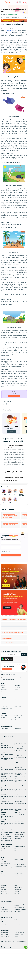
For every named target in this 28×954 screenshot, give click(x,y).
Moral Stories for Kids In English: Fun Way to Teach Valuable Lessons (10, 515)
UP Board (17, 893)
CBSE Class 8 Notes (19, 936)
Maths (2, 926)
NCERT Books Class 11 (19, 817)
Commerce (17, 921)
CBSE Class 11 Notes (5, 936)
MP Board (17, 885)
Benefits (16, 704)
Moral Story (7, 7)
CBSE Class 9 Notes (19, 934)
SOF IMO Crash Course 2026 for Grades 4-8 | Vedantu (12, 632)
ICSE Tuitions (4, 717)
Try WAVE (3, 704)
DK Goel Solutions (19, 834)
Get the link (24, 654)
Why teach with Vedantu (7, 702)
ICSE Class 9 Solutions (20, 873)
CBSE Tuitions (4, 715)
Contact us (3, 687)
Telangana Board (18, 889)
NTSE (16, 853)
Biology (2, 921)
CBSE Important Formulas (20, 866)
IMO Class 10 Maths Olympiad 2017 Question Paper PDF (13, 628)
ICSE (2, 873)
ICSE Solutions (4, 876)
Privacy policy (23, 941)
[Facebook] (1, 947)
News (2, 691)
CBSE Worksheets (5, 865)
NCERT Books (17, 812)
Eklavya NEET (17, 720)
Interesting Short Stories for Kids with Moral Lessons (10, 523)
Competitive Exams (5, 846)
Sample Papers (4, 909)
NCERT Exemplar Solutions (7, 840)
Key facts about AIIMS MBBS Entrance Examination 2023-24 (13, 642)
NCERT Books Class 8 (19, 823)
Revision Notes (4, 932)
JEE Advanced (4, 850)
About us (3, 685)
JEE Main (3, 848)
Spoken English (18, 728)
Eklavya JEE (17, 717)
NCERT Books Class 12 (19, 815)
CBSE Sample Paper (5, 863)
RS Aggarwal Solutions (6, 838)
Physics (2, 919)
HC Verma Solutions (5, 834)
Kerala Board (4, 896)
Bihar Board (3, 889)
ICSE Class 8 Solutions (20, 876)
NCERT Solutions (4, 745)
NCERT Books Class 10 (19, 819)
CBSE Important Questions (7, 868)
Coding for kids (4, 728)
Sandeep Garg (18, 838)
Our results (17, 687)
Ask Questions (18, 913)
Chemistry (3, 924)
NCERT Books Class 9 (19, 821)
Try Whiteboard (4, 706)
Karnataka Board (5, 893)
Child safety (4, 694)
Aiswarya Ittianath (12, 14)
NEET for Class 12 (18, 715)
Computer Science (19, 722)
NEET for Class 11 (4, 722)
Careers (16, 689)
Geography (17, 924)
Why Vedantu (18, 685)
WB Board (17, 896)
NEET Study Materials (19, 907)
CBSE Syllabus (4, 861)
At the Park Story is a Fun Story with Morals (10, 623)
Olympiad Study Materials (21, 909)
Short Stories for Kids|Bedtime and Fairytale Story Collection (14, 619)
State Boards (4, 885)
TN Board (17, 891)
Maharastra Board (19, 702)
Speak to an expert (7, 669)
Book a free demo (11, 555)
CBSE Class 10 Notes (19, 932)
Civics (16, 926)
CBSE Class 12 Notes (5, 934)
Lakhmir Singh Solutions (20, 832)
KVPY (16, 850)
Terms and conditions (5, 944)
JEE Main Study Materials (6, 911)
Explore (11, 431)
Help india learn (18, 691)
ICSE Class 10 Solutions (6, 878)
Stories (2, 7)
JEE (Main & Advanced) (6, 720)
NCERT (2, 743)
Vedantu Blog (4, 689)
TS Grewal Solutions (19, 836)
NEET (2, 853)
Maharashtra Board (5, 898)
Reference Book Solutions (7, 832)
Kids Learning (18, 911)
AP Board (3, 887)
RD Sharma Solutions (6, 836)
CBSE (2, 859)
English (16, 919)
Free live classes (5, 700)
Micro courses (18, 700)
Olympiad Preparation (20, 846)
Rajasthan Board (18, 887)
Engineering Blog (18, 706)
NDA (15, 848)
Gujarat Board (4, 891)
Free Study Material (5, 904)
